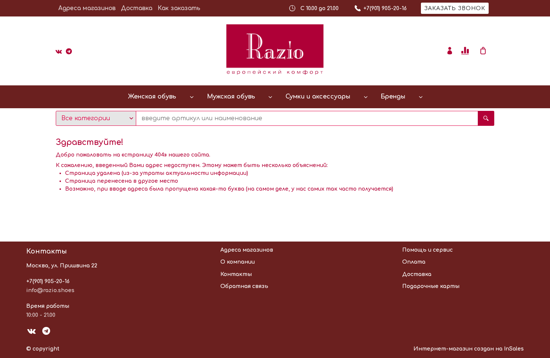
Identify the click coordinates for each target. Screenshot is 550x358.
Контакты (236, 274)
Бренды (393, 96)
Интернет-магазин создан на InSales (468, 349)
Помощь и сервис (427, 250)
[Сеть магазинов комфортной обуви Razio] (275, 51)
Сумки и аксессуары (317, 96)
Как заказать (179, 8)
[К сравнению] (466, 51)
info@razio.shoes (50, 290)
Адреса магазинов (87, 8)
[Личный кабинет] (449, 51)
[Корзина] (486, 51)
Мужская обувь (231, 96)
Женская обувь (152, 96)
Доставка (136, 8)
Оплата (413, 262)
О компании (237, 262)
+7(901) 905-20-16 (48, 281)
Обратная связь (244, 286)
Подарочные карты (430, 286)
